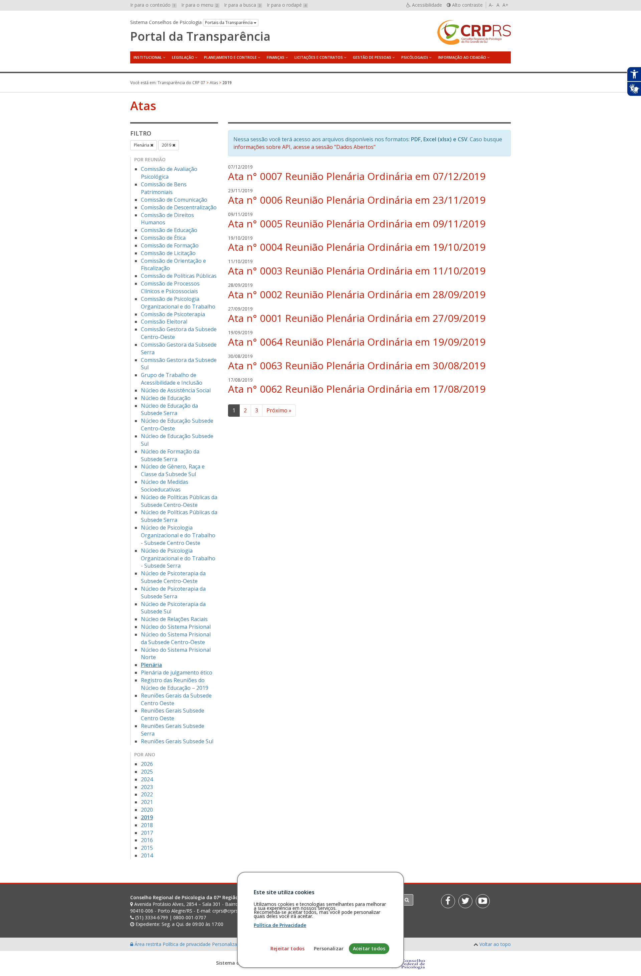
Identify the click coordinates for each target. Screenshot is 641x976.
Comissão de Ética (163, 237)
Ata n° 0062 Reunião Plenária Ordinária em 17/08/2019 (356, 389)
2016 (147, 840)
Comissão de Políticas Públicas (179, 275)
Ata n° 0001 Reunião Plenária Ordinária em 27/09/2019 (356, 318)
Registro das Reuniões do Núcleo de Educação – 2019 (174, 684)
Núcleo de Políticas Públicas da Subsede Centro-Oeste (179, 501)
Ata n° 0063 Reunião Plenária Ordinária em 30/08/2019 (356, 365)
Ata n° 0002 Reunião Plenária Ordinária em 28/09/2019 (356, 294)
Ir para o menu (199, 5)
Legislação (183, 57)
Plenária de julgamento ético (176, 672)
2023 (147, 787)
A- (491, 5)
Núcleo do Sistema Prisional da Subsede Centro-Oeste (176, 638)
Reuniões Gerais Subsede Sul (177, 741)
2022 (147, 794)
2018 (147, 825)
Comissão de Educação (169, 230)
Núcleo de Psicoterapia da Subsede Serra (173, 592)
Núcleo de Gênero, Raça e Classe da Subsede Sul (173, 470)
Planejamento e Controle (230, 57)
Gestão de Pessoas (372, 57)
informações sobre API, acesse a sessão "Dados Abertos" (304, 147)
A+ (505, 5)
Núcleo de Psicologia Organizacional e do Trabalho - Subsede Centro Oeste (178, 535)
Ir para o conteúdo (152, 5)
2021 (147, 802)
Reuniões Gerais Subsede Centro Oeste (172, 714)
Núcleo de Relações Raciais (174, 619)
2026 (147, 764)
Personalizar (329, 948)
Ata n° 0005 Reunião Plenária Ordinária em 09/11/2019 (356, 223)
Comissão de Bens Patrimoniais (164, 188)
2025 (147, 771)
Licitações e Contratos (318, 57)
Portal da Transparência (200, 36)
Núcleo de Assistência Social (176, 390)
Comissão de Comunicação (174, 199)
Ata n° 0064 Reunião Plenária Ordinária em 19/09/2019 (356, 342)
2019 (167, 145)
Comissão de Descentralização (179, 207)
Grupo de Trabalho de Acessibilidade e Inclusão (171, 378)
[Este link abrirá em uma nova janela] (448, 901)
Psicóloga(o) (414, 57)
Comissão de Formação (170, 245)
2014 (147, 855)
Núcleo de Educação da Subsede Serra (169, 409)
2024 (147, 779)
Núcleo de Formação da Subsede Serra (170, 455)
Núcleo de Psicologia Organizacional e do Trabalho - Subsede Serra (178, 558)
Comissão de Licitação (168, 253)
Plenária (142, 145)
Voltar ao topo (495, 944)
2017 (147, 832)
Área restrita (148, 944)
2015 (147, 847)
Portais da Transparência (229, 22)
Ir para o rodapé (286, 5)
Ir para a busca (242, 5)
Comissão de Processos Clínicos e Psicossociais (170, 287)
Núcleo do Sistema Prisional (176, 626)
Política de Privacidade (280, 925)
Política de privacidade (187, 944)
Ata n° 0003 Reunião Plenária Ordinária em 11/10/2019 (356, 270)
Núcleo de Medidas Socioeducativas (164, 485)
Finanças (275, 57)
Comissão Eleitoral (164, 321)
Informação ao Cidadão (462, 57)
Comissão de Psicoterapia (173, 314)
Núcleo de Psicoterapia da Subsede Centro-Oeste (173, 577)
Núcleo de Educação (166, 398)
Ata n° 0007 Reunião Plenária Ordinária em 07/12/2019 (356, 176)
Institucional (148, 57)
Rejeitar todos (287, 948)
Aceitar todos (369, 948)
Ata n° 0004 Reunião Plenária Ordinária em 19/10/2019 (356, 247)
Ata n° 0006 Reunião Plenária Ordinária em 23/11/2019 (356, 200)
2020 (147, 809)
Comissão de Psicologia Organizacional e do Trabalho (178, 302)
